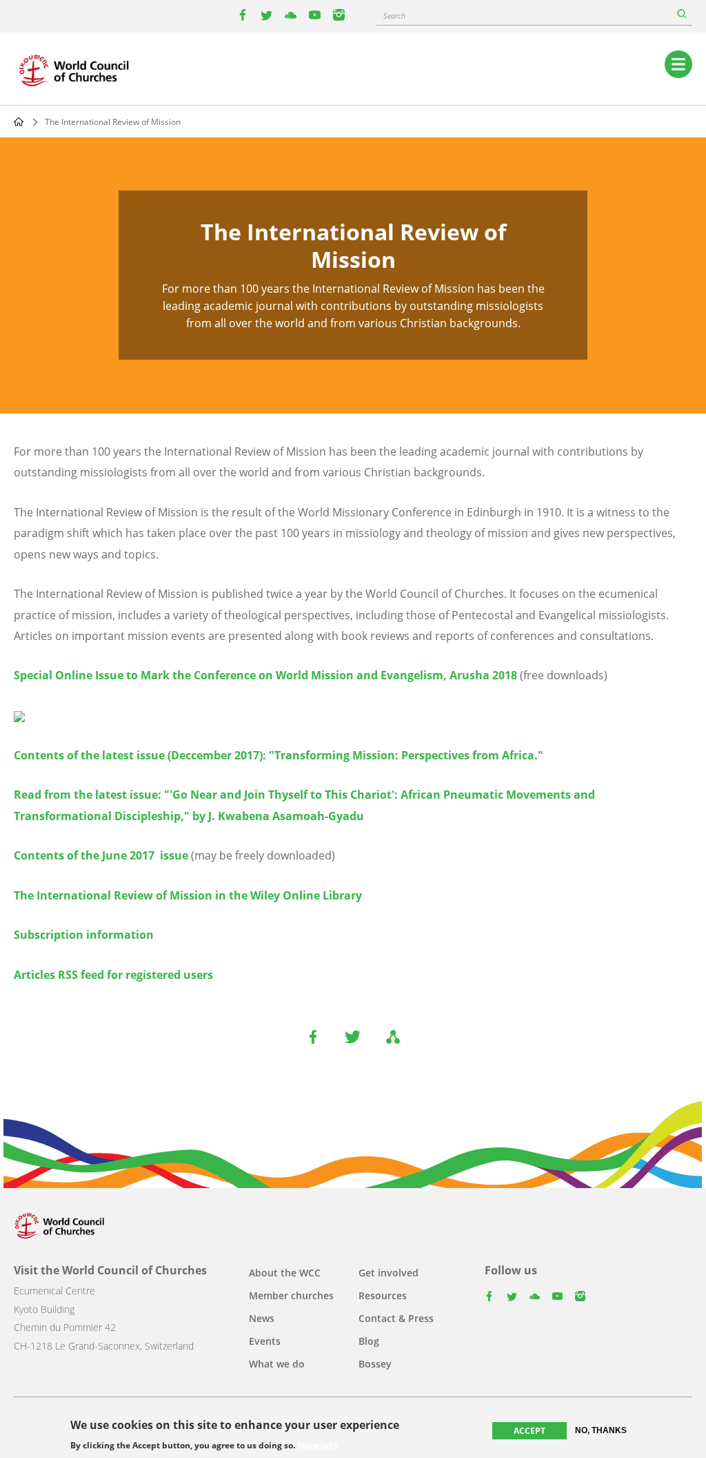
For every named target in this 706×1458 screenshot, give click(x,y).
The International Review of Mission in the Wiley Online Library (188, 895)
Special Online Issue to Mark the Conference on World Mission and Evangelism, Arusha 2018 (265, 675)
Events (265, 1341)
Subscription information (84, 934)
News (261, 1318)
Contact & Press (396, 1318)
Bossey (375, 1363)
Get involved (388, 1272)
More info (317, 1445)
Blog (369, 1341)
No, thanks (601, 1430)
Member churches (291, 1295)
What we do (277, 1363)
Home (18, 121)
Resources (383, 1295)
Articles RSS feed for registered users (113, 974)
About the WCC (285, 1272)
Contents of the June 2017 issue (101, 855)
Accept (529, 1431)
